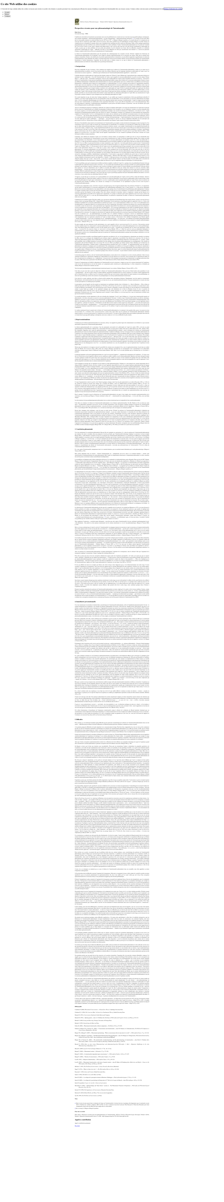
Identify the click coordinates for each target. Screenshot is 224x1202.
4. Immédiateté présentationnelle (85, 601)
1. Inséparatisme (80, 66)
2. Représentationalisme (82, 319)
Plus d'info (77, 1126)
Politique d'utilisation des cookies (173, 9)
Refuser (7, 14)
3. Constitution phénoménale (84, 429)
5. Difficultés (79, 719)
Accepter (7, 12)
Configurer (7, 16)
